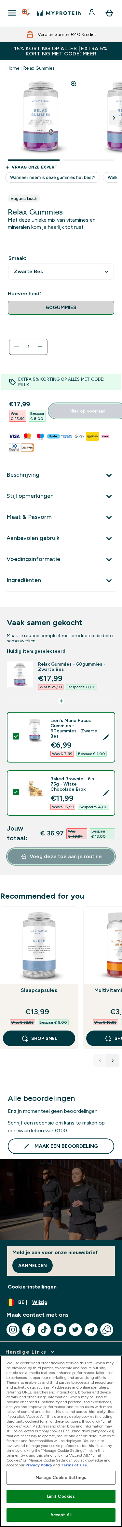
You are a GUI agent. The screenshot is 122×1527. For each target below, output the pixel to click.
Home (13, 68)
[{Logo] (59, 13)
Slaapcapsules (39, 990)
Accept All (61, 1514)
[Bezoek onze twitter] (75, 1329)
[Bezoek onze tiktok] (44, 1329)
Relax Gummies (39, 68)
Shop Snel (44, 1038)
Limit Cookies (61, 1496)
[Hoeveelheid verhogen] (40, 347)
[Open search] (26, 13)
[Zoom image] (73, 83)
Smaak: (17, 258)
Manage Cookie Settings (61, 1477)
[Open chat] (106, 1329)
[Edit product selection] (106, 737)
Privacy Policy (38, 1465)
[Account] (92, 12)
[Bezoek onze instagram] (13, 1329)
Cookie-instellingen (32, 1286)
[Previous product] (99, 1060)
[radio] (61, 308)
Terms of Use (74, 1465)
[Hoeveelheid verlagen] (16, 347)
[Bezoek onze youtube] (59, 1329)
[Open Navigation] (12, 13)
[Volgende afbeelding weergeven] (114, 117)
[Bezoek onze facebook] (28, 1329)
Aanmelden (32, 1265)
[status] (28, 347)
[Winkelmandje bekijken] (109, 13)
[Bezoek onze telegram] (91, 1329)
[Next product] (112, 1060)
